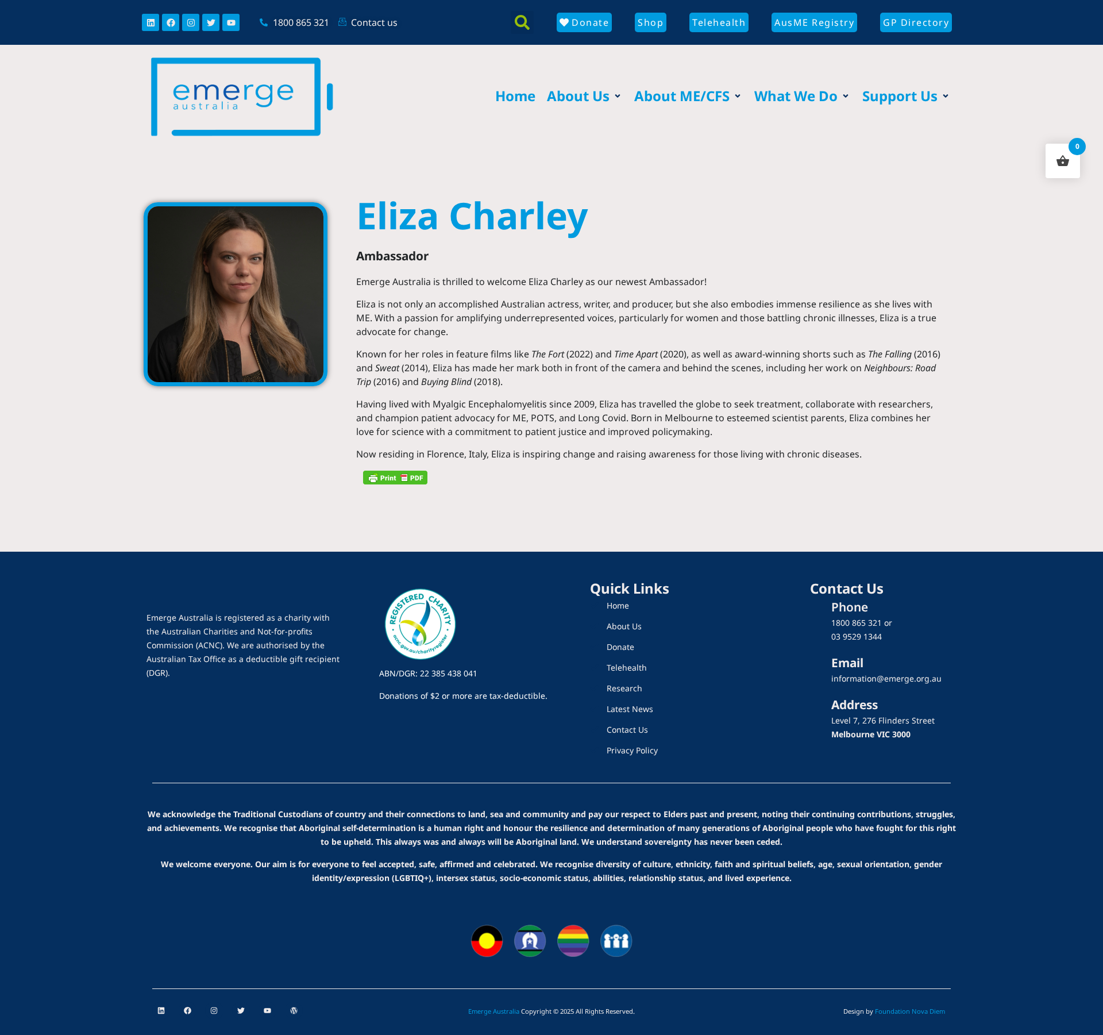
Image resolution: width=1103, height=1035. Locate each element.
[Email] (811, 674)
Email (847, 663)
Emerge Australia (493, 1011)
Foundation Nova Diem (910, 1011)
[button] (522, 22)
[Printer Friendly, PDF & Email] (395, 477)
